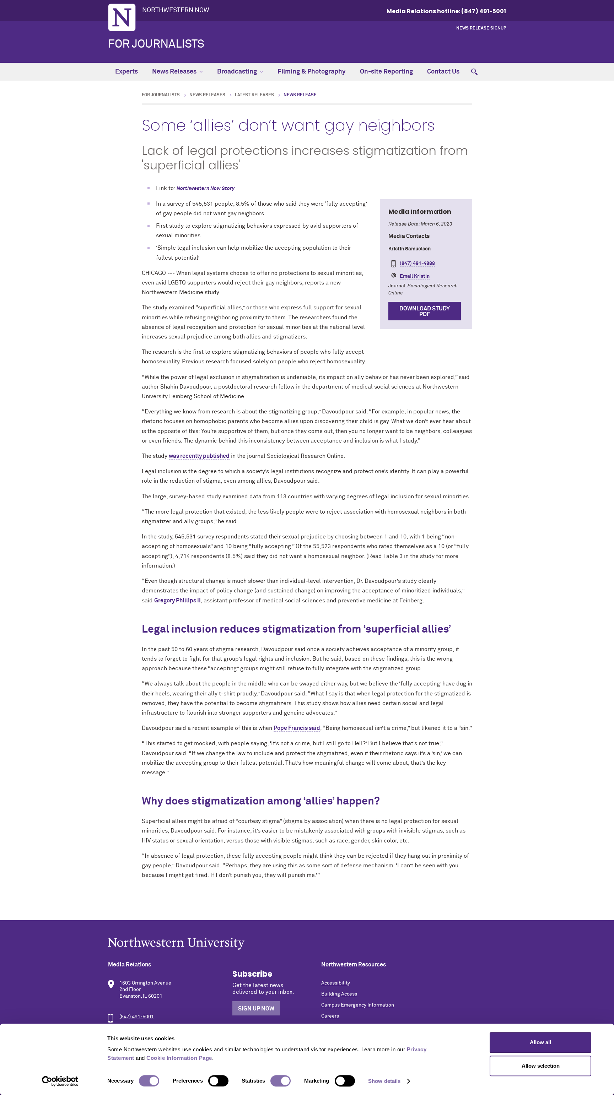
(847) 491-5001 (136, 1016)
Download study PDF (424, 311)
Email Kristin (415, 276)
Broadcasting (237, 72)
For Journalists (156, 44)
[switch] (218, 1080)
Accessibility (335, 983)
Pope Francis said (297, 728)
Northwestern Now (175, 10)
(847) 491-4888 (417, 263)
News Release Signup (481, 28)
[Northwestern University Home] (122, 17)
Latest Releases (254, 95)
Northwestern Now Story (206, 188)
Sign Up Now (256, 1009)
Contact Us (443, 72)
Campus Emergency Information (357, 1005)
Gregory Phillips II (177, 600)
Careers (330, 1016)
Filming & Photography (312, 72)
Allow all (540, 1042)
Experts (126, 72)
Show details (384, 1081)
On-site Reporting (386, 72)
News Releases (174, 72)
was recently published (199, 456)
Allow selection (541, 1066)
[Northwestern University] (307, 943)
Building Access (339, 994)
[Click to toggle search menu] (474, 72)
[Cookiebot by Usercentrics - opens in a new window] (60, 1081)
